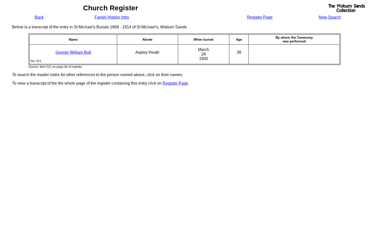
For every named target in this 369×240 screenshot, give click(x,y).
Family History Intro (112, 17)
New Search (330, 17)
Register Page (260, 17)
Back (39, 17)
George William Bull (73, 52)
